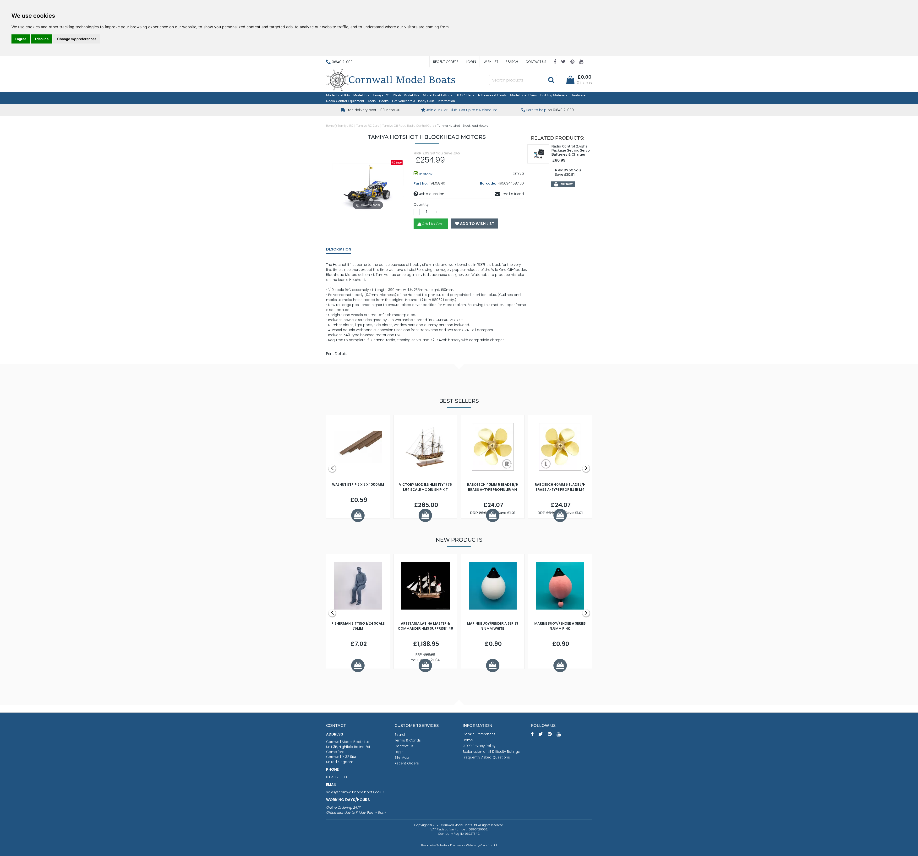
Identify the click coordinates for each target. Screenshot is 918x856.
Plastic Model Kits (406, 95)
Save (399, 162)
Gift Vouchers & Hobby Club (413, 101)
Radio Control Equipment (345, 101)
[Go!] (551, 79)
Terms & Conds (407, 740)
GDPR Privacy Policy (479, 745)
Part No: (421, 183)
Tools (372, 101)
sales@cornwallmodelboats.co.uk (355, 792)
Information (446, 101)
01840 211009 (336, 777)
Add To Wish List (476, 223)
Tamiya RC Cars (367, 126)
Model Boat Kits (338, 95)
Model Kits (361, 95)
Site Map (401, 757)
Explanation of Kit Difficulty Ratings (491, 751)
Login (471, 61)
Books (383, 101)
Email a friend (512, 193)
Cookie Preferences (479, 734)
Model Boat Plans (523, 95)
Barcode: (488, 183)
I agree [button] (20, 39)
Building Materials (553, 95)
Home (330, 126)
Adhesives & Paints (492, 95)
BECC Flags (465, 95)
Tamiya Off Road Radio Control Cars (408, 126)
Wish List (491, 61)
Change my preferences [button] (76, 39)
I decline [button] (42, 39)
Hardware (578, 95)
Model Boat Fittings (437, 95)
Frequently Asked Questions (486, 757)
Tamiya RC (381, 95)
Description (338, 249)
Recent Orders (446, 61)
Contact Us (535, 61)
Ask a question (431, 193)
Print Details (336, 353)
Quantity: (421, 204)
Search (512, 61)
